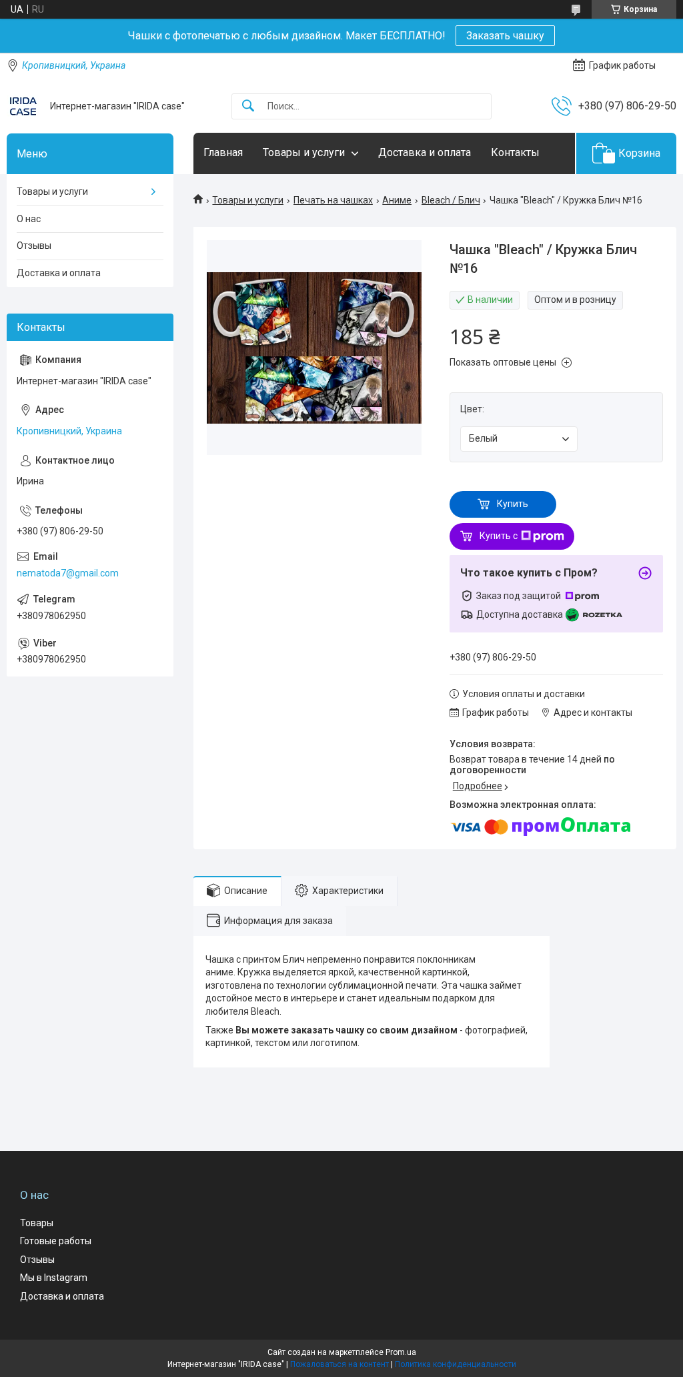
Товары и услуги (304, 152)
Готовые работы (55, 1241)
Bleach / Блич (451, 200)
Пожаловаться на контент (339, 1364)
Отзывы (34, 245)
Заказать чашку (505, 35)
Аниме (397, 200)
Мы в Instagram (53, 1277)
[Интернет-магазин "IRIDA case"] (23, 106)
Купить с (499, 535)
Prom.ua (401, 1352)
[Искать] (248, 106)
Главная (223, 152)
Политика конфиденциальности (455, 1364)
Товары (36, 1223)
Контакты (515, 152)
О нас (29, 218)
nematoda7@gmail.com (68, 573)
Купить (512, 503)
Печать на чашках (333, 200)
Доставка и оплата (424, 152)
